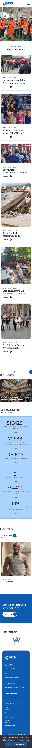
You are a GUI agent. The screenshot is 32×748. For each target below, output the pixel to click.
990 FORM (8, 720)
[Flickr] (19, 697)
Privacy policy (19, 744)
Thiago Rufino (7, 581)
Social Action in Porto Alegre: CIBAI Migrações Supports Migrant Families (16, 133)
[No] (28, 742)
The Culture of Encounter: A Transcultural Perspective (15, 348)
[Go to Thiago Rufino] (16, 559)
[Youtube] (16, 697)
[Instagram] (12, 697)
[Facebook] (6, 697)
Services (7, 709)
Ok (8, 744)
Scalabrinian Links (10, 725)
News (4, 77)
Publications (8, 723)
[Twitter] (9, 697)
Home (6, 707)
